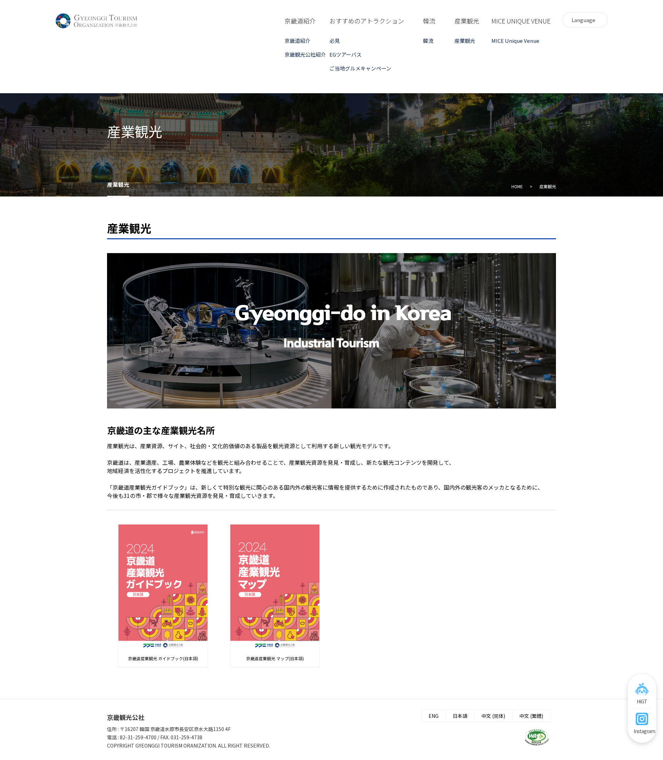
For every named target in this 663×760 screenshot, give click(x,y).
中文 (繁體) (531, 715)
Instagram (642, 731)
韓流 (428, 40)
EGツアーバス (345, 54)
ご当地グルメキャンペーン (353, 68)
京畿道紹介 (297, 40)
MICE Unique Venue (515, 40)
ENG (434, 715)
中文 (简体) (493, 715)
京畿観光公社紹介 (305, 54)
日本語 (460, 715)
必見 (334, 40)
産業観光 (464, 40)
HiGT (642, 701)
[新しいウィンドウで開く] (537, 737)
